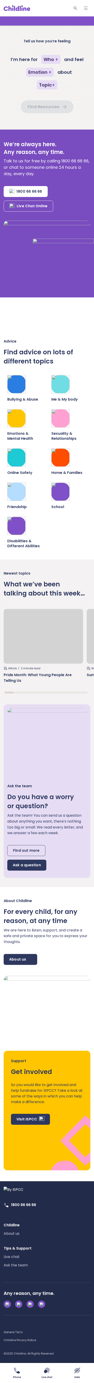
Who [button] (49, 59)
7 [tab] (64, 692)
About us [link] (11, 1233)
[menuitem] (12, 1229)
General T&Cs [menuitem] (13, 1332)
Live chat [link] (12, 1256)
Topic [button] (45, 85)
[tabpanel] (43, 648)
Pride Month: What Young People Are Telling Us (38, 677)
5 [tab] (46, 692)
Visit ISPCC (26, 1119)
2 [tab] (18, 692)
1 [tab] (9, 692)
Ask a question (27, 865)
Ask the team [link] (16, 1265)
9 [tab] (83, 692)
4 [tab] (36, 692)
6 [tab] (55, 692)
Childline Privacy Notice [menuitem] (20, 1340)
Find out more (26, 850)
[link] (17, 8)
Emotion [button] (37, 72)
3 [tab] (27, 692)
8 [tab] (73, 692)
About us (17, 959)
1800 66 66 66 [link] (23, 1204)
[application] (47, 691)
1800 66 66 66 (29, 191)
